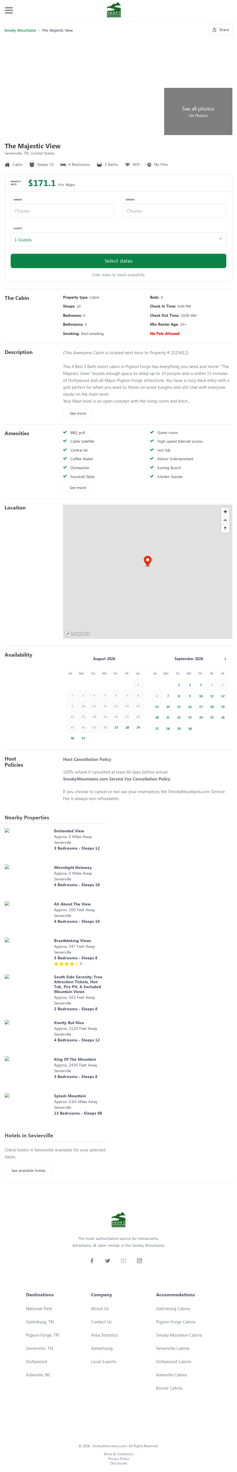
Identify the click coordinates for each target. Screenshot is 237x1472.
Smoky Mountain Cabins (179, 1335)
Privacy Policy (118, 1458)
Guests (18, 228)
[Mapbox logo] (77, 633)
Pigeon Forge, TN (42, 1335)
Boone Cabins (169, 1388)
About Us (100, 1308)
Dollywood (36, 1361)
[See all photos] (83, 86)
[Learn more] (28, 843)
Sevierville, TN (39, 1348)
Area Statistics (104, 1335)
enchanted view (69, 830)
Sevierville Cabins (172, 1348)
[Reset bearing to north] (225, 528)
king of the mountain (75, 1059)
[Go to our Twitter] (108, 1261)
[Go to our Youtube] (123, 1261)
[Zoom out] (225, 520)
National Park (39, 1308)
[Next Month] (225, 659)
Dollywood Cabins (173, 1361)
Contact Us (101, 1322)
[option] (115, 726)
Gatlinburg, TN (40, 1322)
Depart (130, 199)
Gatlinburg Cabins (173, 1308)
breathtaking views (72, 940)
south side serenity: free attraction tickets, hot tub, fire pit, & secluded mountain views (78, 984)
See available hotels (28, 1170)
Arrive (18, 199)
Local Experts (103, 1361)
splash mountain (70, 1095)
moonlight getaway (73, 867)
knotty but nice (69, 1022)
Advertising (102, 1348)
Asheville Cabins (171, 1375)
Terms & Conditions (118, 1454)
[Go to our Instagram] (139, 1261)
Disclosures (118, 1463)
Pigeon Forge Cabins (175, 1322)
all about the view (72, 903)
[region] (147, 572)
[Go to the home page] (114, 10)
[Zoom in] (225, 511)
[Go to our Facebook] (92, 1261)
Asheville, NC (38, 1375)
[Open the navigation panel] (8, 10)
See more (78, 413)
